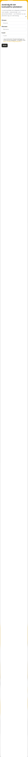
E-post (4, 32)
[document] (14, 378)
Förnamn (4, 20)
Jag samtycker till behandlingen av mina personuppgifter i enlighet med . (14, 40)
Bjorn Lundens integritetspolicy (12, 41)
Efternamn (5, 26)
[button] (26, 16)
